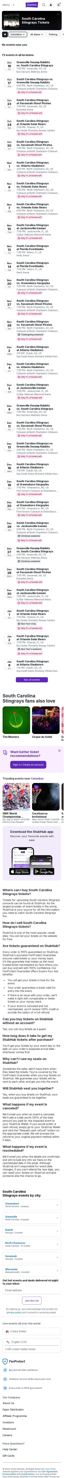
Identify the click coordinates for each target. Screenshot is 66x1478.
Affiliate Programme (15, 1416)
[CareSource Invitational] (46, 803)
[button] (12, 4)
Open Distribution (13, 1409)
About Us (8, 1403)
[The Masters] (16, 722)
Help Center (10, 1449)
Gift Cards (8, 1455)
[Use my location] (5, 34)
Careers (7, 1435)
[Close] (59, 750)
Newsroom (9, 1428)
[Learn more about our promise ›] (14, 1361)
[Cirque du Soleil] (46, 722)
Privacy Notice (9, 1474)
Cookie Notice (27, 1474)
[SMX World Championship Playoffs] (16, 803)
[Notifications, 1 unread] (58, 4)
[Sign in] (50, 4)
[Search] (44, 4)
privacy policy (14, 1312)
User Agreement (49, 1471)
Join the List (32, 1300)
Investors (8, 1422)
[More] (58, 14)
